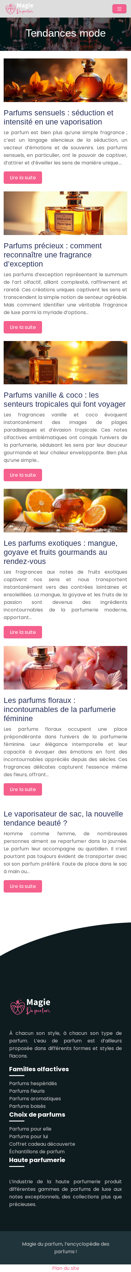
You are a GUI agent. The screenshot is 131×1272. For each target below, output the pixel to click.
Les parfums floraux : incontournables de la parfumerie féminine (60, 709)
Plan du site (65, 1268)
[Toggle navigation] (119, 9)
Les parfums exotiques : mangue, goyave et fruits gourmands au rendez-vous (61, 552)
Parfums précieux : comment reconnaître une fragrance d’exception (53, 254)
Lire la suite (23, 177)
